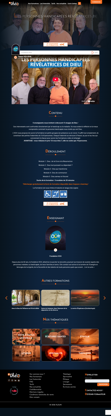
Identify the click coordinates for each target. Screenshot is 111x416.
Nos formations (33, 3)
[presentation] (6, 297)
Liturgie (66, 382)
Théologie (67, 374)
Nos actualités (61, 3)
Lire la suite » (89, 267)
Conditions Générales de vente (42, 395)
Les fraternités (45, 3)
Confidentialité (35, 389)
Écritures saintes (69, 387)
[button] (79, 3)
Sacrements (67, 384)
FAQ (31, 382)
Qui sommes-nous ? (37, 374)
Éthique (66, 379)
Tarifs (53, 3)
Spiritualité (67, 377)
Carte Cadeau (72, 3)
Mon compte (34, 397)
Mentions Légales (36, 392)
